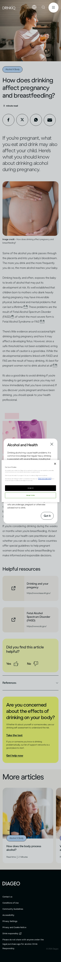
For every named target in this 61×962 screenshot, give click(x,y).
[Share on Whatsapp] (36, 120)
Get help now (14, 755)
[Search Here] (43, 7)
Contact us (7, 897)
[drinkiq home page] (9, 7)
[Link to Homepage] (11, 883)
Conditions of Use (11, 903)
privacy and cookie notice (44, 479)
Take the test (14, 735)
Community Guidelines (13, 909)
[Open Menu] (53, 8)
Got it (47, 516)
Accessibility (8, 915)
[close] (10, 444)
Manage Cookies (30, 495)
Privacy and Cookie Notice (14, 927)
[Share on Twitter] (22, 120)
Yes (8, 664)
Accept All (30, 488)
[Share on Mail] (50, 120)
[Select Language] (34, 7)
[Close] (55, 463)
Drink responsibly (10, 933)
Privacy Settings (10, 921)
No (29, 664)
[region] (31, 481)
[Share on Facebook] (8, 120)
